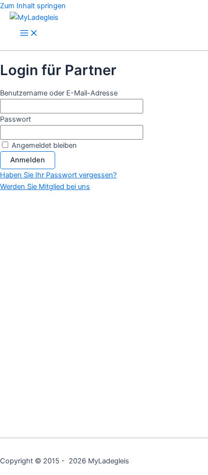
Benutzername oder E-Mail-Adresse (59, 93)
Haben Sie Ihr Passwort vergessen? (58, 175)
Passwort (15, 119)
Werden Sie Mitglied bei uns (45, 186)
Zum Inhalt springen (33, 5)
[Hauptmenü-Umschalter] (29, 33)
